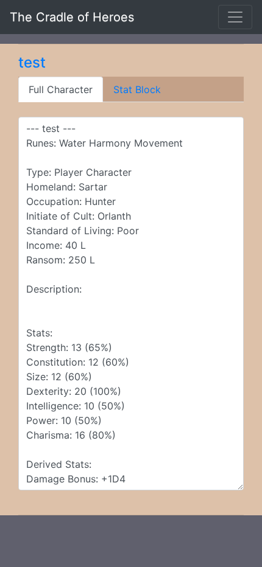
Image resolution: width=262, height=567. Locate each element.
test (32, 62)
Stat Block (137, 89)
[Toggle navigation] (235, 17)
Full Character (61, 89)
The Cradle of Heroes (72, 17)
